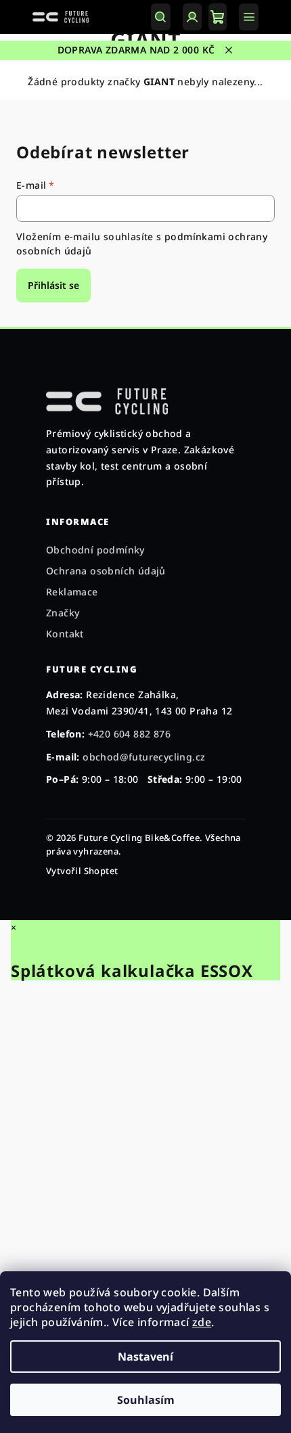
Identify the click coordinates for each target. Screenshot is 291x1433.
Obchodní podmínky (95, 549)
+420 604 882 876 (129, 733)
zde (201, 1322)
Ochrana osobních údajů (106, 570)
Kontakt (65, 633)
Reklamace (72, 591)
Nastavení (145, 1356)
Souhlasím (146, 1399)
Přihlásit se (53, 285)
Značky (62, 612)
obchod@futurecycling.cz (144, 756)
